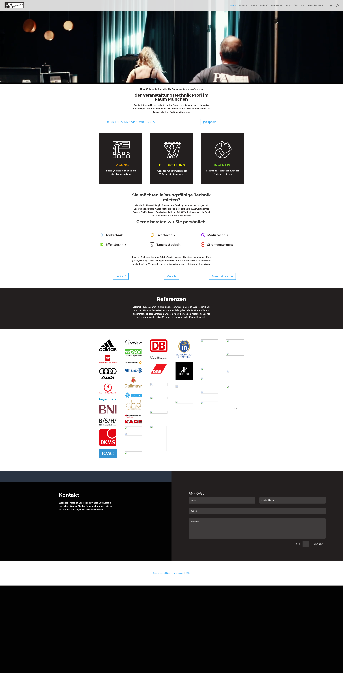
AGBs (188, 573)
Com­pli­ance (276, 5)
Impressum (179, 573)
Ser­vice (253, 5)
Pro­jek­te (243, 5)
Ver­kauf (264, 5)
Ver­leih (171, 276)
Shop (288, 5)
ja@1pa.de (209, 122)
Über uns (298, 5)
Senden (319, 544)
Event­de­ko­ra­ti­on (316, 5)
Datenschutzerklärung (162, 573)
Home (233, 5)
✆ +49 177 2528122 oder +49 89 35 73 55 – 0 (133, 122)
